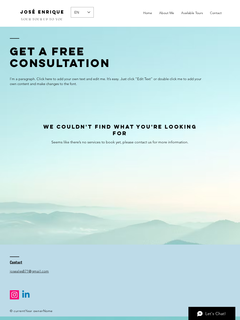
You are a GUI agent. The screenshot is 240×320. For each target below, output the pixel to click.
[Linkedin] (25, 294)
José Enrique (42, 12)
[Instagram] (14, 294)
